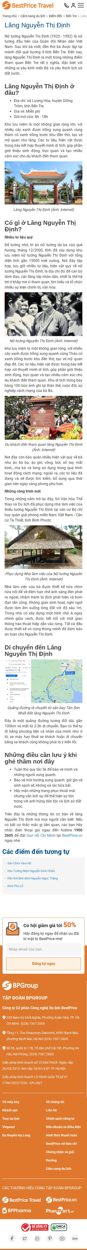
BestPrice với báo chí (61, 1143)
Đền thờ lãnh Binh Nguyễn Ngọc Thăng (31, 878)
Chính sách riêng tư (60, 1118)
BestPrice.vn (72, 835)
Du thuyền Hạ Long (16, 1135)
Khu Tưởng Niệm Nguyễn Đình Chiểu (30, 871)
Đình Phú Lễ (14, 886)
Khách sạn (10, 1110)
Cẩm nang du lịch (32, 16)
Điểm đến (55, 16)
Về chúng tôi (55, 1102)
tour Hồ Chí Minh (41, 835)
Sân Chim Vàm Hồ (18, 863)
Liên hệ (51, 1110)
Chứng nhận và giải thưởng (60, 1156)
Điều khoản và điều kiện (63, 1127)
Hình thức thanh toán (61, 1135)
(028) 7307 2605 (33, 1023)
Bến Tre (71, 16)
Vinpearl (8, 1127)
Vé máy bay (10, 1102)
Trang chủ (9, 16)
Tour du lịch (10, 1118)
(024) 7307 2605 (56, 1039)
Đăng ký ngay (43, 963)
